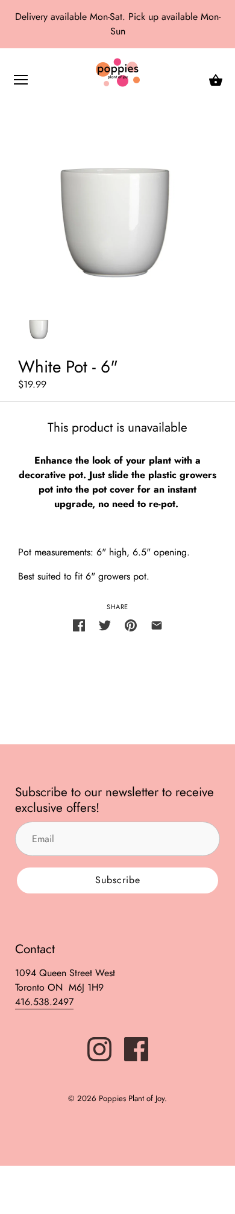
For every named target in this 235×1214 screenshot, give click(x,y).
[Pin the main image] (131, 624)
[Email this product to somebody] (157, 624)
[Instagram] (99, 1048)
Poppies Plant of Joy (131, 1098)
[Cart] (215, 80)
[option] (39, 320)
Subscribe (117, 880)
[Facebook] (136, 1048)
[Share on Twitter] (105, 624)
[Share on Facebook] (79, 624)
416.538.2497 (44, 1002)
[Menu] (21, 82)
